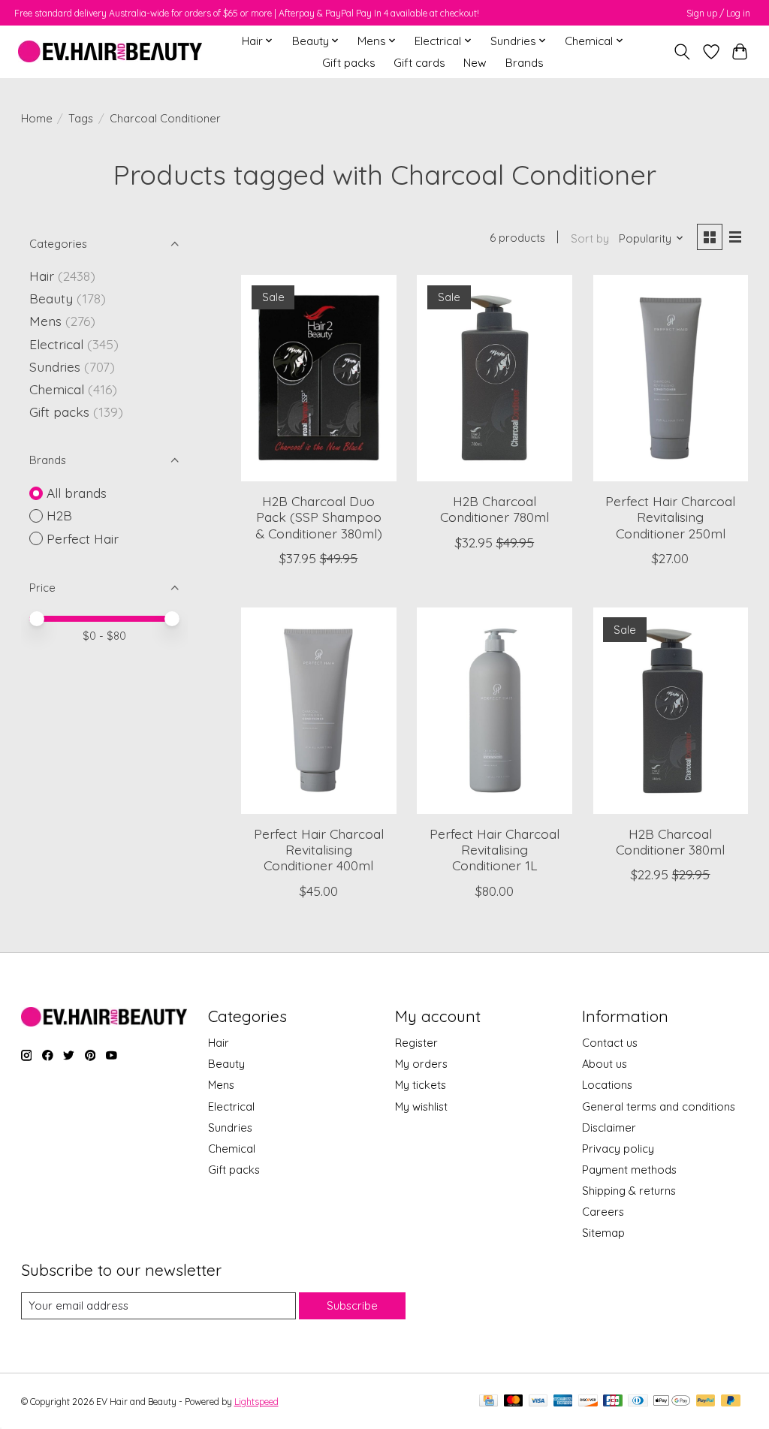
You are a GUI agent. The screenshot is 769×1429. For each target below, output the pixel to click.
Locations (607, 1085)
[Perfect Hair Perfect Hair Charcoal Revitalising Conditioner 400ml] (319, 710)
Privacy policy (618, 1148)
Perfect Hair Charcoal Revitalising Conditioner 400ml (319, 849)
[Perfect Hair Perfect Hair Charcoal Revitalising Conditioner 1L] (494, 710)
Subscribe (352, 1305)
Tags (80, 118)
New (475, 63)
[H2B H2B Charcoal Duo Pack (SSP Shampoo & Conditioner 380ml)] (319, 378)
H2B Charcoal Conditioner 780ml (494, 509)
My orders (421, 1064)
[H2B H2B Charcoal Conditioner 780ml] (494, 378)
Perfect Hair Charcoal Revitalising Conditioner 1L (494, 849)
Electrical (56, 344)
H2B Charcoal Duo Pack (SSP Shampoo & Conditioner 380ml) (318, 517)
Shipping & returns (629, 1190)
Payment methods (629, 1169)
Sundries (54, 366)
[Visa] (538, 1401)
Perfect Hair (83, 538)
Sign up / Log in (718, 13)
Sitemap (603, 1233)
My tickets (420, 1085)
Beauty (51, 298)
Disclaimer (609, 1127)
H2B (59, 515)
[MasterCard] (513, 1401)
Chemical (56, 389)
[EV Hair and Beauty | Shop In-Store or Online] (110, 51)
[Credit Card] (488, 1401)
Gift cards (419, 63)
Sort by (590, 238)
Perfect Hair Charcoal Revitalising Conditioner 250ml (670, 517)
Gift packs (348, 63)
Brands (524, 63)
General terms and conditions (658, 1106)
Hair (41, 275)
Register (416, 1043)
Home (37, 118)
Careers (603, 1211)
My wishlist (421, 1106)
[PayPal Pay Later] (730, 1401)
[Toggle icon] (681, 51)
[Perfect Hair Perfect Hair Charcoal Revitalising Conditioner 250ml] (671, 378)
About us (604, 1064)
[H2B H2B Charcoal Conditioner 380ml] (671, 710)
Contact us (610, 1043)
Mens (45, 320)
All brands (77, 492)
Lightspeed (256, 1401)
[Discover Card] (588, 1401)
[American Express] (563, 1401)
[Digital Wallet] (671, 1401)
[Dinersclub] (637, 1401)
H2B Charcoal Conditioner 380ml (670, 841)
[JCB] (613, 1401)
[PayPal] (706, 1401)
